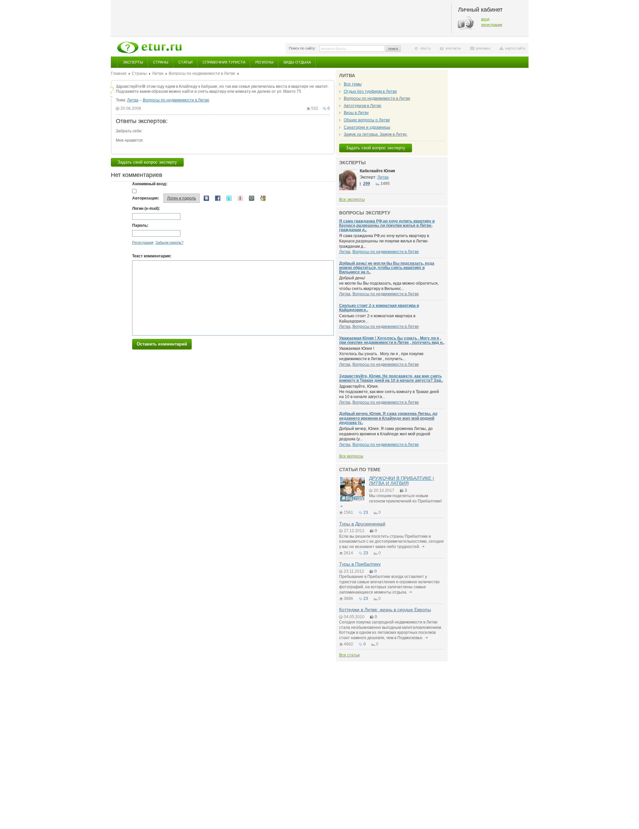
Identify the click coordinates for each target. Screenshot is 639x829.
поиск (393, 49)
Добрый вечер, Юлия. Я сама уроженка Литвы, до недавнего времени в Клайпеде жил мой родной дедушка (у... (386, 433)
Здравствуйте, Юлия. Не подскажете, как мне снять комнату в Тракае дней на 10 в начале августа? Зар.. (391, 378)
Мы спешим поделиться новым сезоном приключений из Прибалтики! (405, 498)
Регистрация (142, 242)
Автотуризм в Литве (362, 105)
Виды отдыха (297, 62)
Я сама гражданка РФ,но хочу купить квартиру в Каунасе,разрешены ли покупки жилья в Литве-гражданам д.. (387, 225)
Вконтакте (206, 198)
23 (365, 512)
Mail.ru (251, 198)
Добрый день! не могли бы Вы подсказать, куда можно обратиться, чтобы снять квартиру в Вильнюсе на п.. (386, 267)
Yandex (240, 198)
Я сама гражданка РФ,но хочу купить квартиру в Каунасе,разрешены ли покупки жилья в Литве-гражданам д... (384, 240)
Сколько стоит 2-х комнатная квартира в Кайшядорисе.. (379, 307)
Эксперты (133, 62)
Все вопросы (351, 456)
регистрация (491, 25)
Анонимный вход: (149, 184)
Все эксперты (352, 199)
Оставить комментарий (162, 344)
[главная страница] (149, 48)
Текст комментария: (151, 256)
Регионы (264, 62)
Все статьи (349, 655)
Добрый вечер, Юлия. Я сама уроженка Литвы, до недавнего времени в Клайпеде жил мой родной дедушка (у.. (388, 418)
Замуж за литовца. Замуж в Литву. (375, 134)
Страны (160, 62)
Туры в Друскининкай (362, 523)
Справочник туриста (224, 62)
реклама (483, 48)
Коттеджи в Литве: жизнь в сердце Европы (385, 609)
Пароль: (140, 225)
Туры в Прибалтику (360, 564)
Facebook (217, 198)
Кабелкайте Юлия (377, 171)
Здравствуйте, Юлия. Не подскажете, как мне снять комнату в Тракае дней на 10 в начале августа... (389, 391)
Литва (157, 73)
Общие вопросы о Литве (367, 120)
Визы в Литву (356, 112)
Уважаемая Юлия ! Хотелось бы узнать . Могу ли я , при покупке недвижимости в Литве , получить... (381, 353)
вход (485, 19)
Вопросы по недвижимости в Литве (202, 73)
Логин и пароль (181, 198)
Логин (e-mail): (146, 208)
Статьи (185, 62)
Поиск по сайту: (302, 48)
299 (366, 183)
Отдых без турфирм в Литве (370, 91)
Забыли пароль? (169, 242)
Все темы (353, 84)
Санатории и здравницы (367, 127)
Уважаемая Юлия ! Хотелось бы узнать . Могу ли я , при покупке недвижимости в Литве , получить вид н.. (391, 340)
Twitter (229, 198)
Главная (118, 73)
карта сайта (515, 48)
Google (263, 198)
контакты (453, 48)
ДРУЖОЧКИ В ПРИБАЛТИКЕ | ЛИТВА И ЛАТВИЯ (401, 481)
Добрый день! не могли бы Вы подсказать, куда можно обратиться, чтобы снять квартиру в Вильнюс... (389, 283)
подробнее (341, 506)
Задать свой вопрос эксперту (147, 162)
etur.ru (425, 48)
